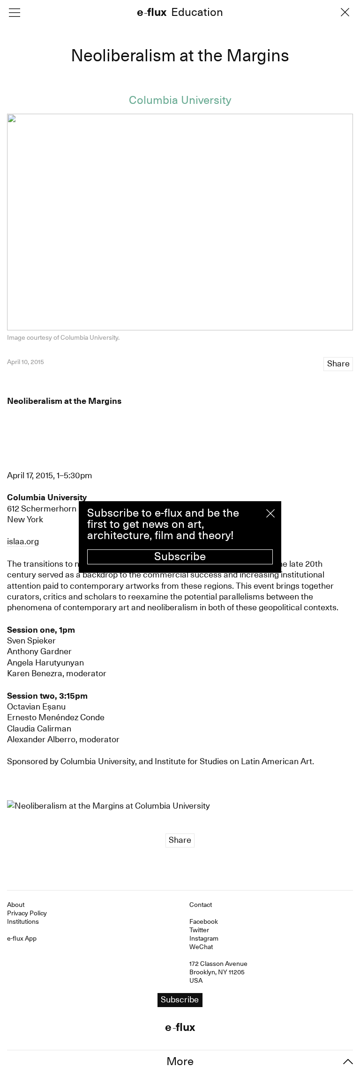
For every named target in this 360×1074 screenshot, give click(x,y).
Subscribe (180, 556)
